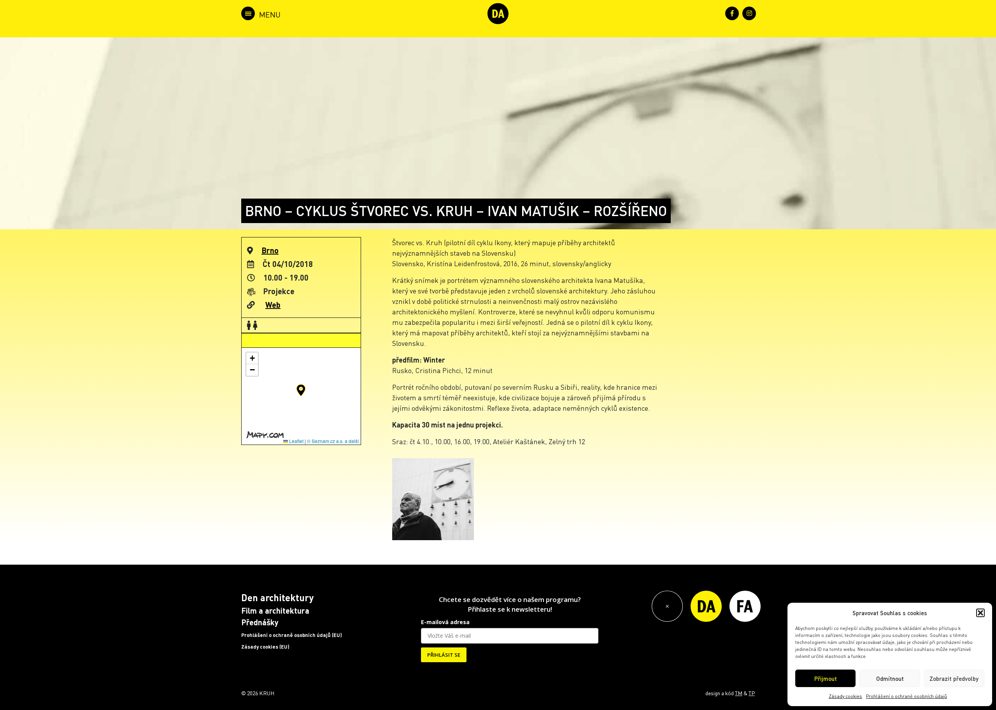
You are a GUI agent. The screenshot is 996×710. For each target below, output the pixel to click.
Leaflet (295, 441)
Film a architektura (275, 610)
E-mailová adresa (445, 622)
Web (273, 305)
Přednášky (260, 622)
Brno (270, 250)
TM (738, 692)
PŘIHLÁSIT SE (443, 654)
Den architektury (277, 597)
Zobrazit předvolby (953, 678)
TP (752, 692)
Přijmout (825, 678)
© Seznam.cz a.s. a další (333, 441)
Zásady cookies (845, 696)
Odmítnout (890, 678)
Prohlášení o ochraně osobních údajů (906, 696)
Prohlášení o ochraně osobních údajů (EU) (291, 635)
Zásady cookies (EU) (265, 647)
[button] (980, 613)
